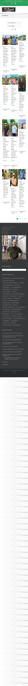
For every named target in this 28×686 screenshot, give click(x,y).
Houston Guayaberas (15, 302)
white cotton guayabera (7, 324)
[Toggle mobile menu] (25, 8)
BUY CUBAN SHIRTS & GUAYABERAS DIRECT (12, 339)
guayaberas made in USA (13, 300)
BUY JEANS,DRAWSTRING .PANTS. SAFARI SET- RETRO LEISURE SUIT (13, 343)
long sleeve (15, 304)
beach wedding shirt (6, 278)
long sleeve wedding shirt (20, 307)
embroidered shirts (17, 298)
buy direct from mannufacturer (8, 280)
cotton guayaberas (6, 287)
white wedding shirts (17, 324)
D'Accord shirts (5, 296)
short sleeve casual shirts (16, 316)
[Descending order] (19, 23)
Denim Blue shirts (13, 296)
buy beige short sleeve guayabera (18, 278)
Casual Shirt (21, 282)
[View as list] (15, 29)
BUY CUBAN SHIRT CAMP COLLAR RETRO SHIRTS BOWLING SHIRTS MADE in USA (13, 336)
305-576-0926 (9, 1)
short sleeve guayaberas (7, 318)
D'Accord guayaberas (7, 293)
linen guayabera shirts (7, 304)
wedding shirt (13, 322)
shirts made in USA (6, 316)
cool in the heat (17, 284)
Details (8, 70)
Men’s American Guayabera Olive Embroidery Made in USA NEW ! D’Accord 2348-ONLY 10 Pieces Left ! (6, 94)
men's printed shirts (6, 309)
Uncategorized (5, 364)
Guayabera (5, 300)
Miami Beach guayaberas (16, 309)
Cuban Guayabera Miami (16, 287)
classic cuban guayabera (7, 284)
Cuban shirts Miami (6, 291)
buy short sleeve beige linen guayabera (10, 282)
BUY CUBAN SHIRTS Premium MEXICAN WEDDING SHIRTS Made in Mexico (12, 358)
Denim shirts (20, 296)
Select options (5, 71)
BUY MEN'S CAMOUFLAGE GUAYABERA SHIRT (12, 351)
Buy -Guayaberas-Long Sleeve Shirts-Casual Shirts (12, 333)
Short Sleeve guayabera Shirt (19, 318)
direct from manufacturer (7, 298)
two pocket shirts (6, 322)
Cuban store (14, 291)
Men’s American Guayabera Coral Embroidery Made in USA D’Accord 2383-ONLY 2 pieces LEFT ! (14, 94)
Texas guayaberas (14, 320)
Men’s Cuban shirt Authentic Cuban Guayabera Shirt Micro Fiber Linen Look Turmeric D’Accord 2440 (13, 196)
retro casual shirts (18, 313)
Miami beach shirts (6, 311)
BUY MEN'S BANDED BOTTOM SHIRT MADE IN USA (13, 349)
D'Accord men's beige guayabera (18, 293)
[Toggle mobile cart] (22, 8)
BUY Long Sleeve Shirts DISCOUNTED (10, 346)
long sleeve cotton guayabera (8, 307)
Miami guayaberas (6, 313)
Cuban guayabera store (7, 289)
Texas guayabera (6, 320)
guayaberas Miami (6, 302)
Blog (6, 260)
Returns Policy (5, 361)
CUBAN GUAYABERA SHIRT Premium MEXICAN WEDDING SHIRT (12, 355)
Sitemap (3, 260)
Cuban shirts (15, 289)
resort (12, 313)
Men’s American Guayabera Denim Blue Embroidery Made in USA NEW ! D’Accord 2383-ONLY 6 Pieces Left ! (14, 54)
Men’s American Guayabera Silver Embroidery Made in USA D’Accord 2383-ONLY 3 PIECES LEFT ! (22, 50)
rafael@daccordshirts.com (17, 1)
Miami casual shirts (15, 311)
